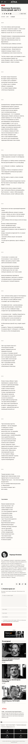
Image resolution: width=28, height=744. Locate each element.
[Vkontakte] (7, 736)
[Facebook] (7, 731)
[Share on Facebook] (4, 14)
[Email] (19, 584)
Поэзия (3, 5)
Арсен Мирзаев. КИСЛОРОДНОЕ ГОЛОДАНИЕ (11, 680)
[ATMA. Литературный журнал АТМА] (14, 2)
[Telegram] (20, 736)
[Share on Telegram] (9, 14)
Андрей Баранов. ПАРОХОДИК (11, 701)
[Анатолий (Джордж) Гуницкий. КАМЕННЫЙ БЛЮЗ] (14, 650)
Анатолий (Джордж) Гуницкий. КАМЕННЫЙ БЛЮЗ (11, 659)
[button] (2, 2)
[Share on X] (16, 584)
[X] (20, 731)
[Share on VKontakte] (6, 14)
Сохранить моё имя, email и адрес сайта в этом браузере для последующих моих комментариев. (14, 621)
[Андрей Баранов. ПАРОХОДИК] (14, 692)
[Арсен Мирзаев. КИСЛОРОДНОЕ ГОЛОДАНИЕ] (14, 671)
